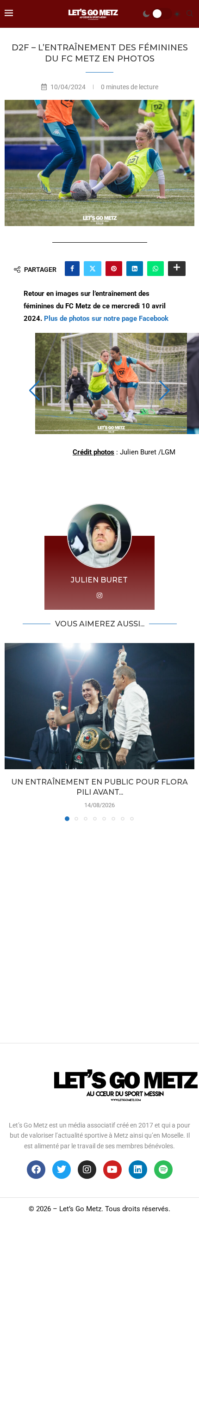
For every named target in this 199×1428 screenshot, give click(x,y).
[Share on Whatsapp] (155, 268)
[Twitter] (61, 1169)
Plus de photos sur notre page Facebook (106, 318)
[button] (34, 390)
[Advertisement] (99, 929)
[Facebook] (36, 1169)
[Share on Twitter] (92, 268)
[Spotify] (163, 1169)
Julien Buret (99, 580)
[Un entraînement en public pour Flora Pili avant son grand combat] (99, 706)
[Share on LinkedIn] (134, 268)
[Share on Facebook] (72, 268)
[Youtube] (112, 1169)
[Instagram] (87, 1169)
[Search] (189, 14)
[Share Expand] (177, 268)
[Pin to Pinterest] (114, 268)
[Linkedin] (138, 1169)
